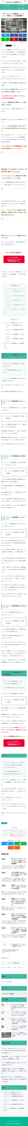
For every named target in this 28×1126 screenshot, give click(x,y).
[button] (25, 982)
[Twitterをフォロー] (7, 843)
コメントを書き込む (14, 963)
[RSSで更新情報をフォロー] (14, 847)
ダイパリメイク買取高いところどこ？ (14, 289)
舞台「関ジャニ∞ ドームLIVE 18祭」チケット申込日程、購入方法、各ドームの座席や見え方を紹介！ (14, 1079)
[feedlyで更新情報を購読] (20, 843)
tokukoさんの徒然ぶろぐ (14, 2)
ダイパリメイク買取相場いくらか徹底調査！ (14, 1108)
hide (18, 285)
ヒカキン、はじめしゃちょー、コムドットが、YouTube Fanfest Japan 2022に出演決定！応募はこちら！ (13, 1051)
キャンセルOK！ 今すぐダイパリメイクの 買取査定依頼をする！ (14, 259)
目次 (12, 319)
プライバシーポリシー (14, 1121)
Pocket (14, 45)
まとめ (6, 313)
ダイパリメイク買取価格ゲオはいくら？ (14, 1094)
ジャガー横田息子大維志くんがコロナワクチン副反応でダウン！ (14, 1064)
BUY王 (14, 119)
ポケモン (5, 823)
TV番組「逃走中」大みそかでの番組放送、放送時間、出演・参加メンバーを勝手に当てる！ (14, 1071)
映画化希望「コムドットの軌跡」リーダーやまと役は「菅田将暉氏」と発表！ (14, 1058)
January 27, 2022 (19, 687)
